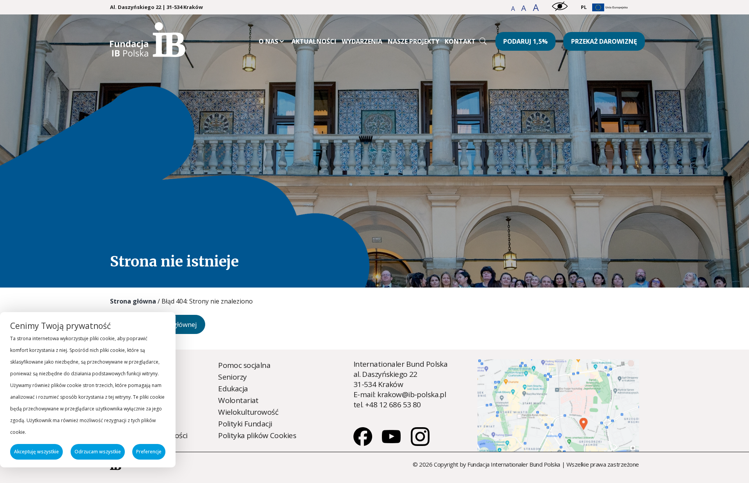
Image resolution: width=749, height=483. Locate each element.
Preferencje (149, 451)
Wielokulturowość (248, 412)
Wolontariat (238, 400)
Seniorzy (232, 377)
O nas (268, 41)
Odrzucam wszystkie (98, 451)
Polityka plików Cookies (257, 435)
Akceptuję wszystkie (36, 451)
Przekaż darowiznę (604, 41)
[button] (513, 8)
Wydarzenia (362, 41)
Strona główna (133, 301)
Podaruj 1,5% (525, 41)
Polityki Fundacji (245, 424)
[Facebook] (363, 443)
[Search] (483, 41)
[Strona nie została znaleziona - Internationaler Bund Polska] (147, 54)
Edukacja (233, 389)
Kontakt (460, 41)
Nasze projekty (413, 41)
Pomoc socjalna (244, 365)
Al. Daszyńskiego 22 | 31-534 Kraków (156, 7)
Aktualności (313, 41)
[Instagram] (420, 443)
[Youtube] (392, 443)
